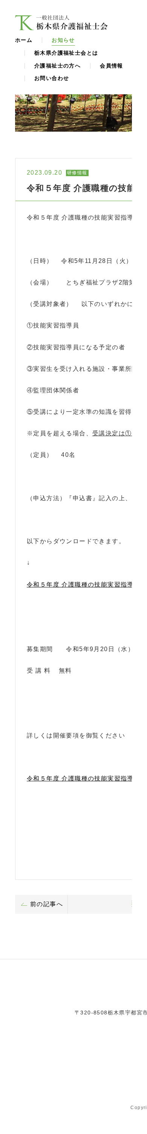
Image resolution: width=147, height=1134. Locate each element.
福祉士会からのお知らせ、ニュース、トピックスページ (61, 22)
